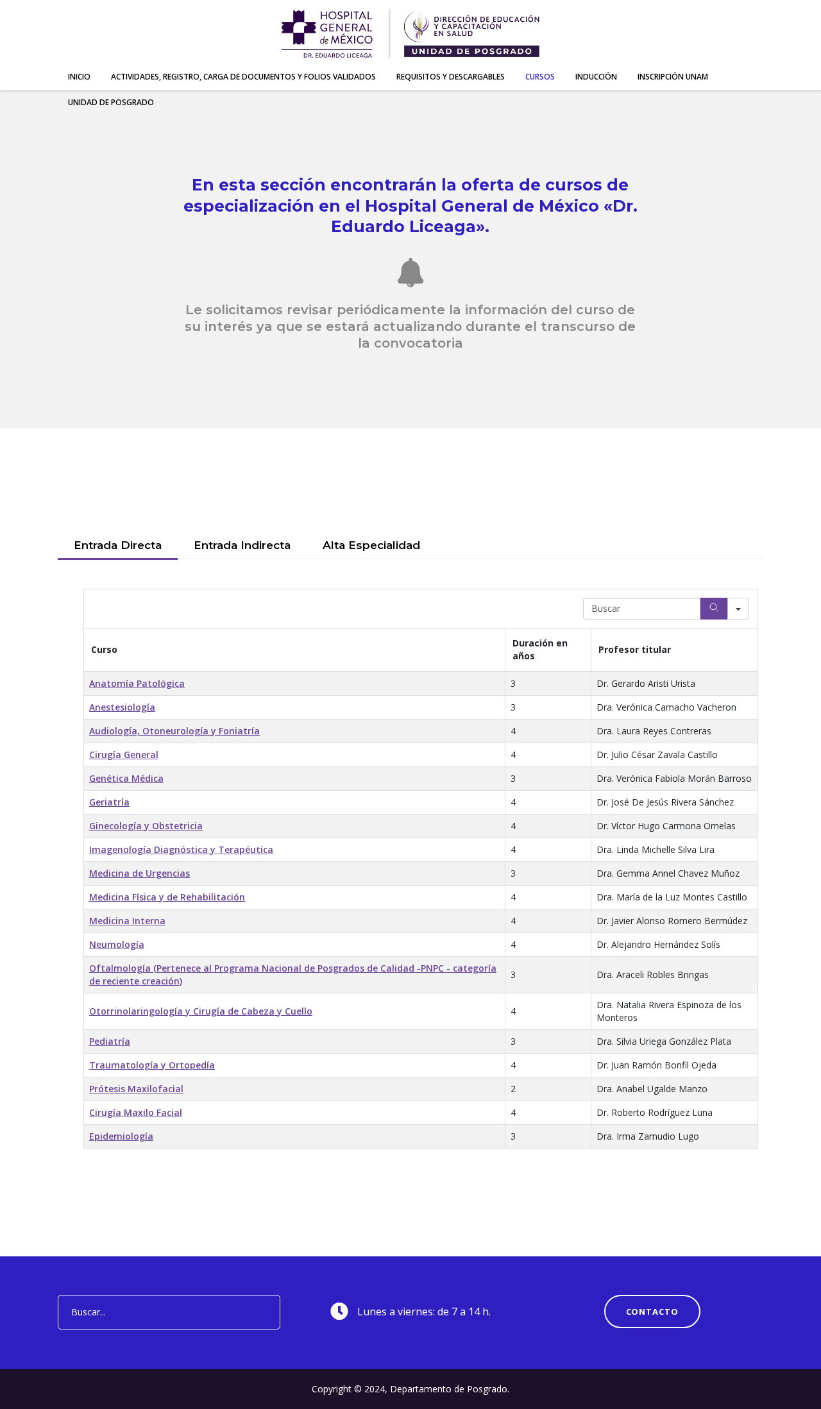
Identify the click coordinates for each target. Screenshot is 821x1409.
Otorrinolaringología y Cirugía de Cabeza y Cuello (200, 1011)
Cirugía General (123, 754)
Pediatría (109, 1041)
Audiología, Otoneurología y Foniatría (174, 731)
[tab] (118, 546)
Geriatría (109, 802)
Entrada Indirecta (242, 545)
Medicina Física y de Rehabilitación (167, 897)
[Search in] (738, 609)
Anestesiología (122, 707)
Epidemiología (121, 1136)
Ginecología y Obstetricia (146, 826)
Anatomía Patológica (137, 683)
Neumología (116, 944)
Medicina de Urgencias (139, 873)
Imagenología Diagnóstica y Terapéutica (181, 849)
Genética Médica (126, 778)
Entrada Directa (118, 545)
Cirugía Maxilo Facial (135, 1112)
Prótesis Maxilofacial (136, 1089)
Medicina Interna (127, 921)
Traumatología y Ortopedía (152, 1065)
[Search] (713, 609)
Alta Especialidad (371, 545)
